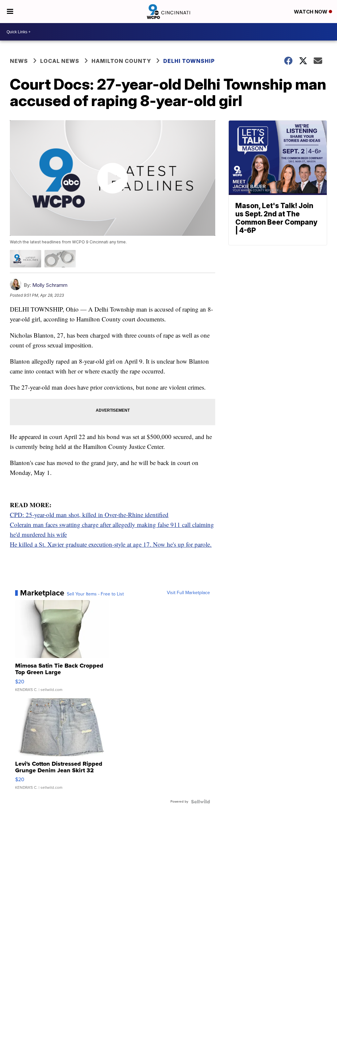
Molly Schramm (49, 285)
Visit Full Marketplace (188, 593)
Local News (59, 61)
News (19, 61)
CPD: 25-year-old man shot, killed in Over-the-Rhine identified (89, 514)
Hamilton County (121, 61)
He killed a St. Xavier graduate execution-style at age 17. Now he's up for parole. (111, 544)
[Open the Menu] (10, 11)
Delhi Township (189, 61)
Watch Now (311, 12)
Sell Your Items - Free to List (95, 594)
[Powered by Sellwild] (200, 801)
